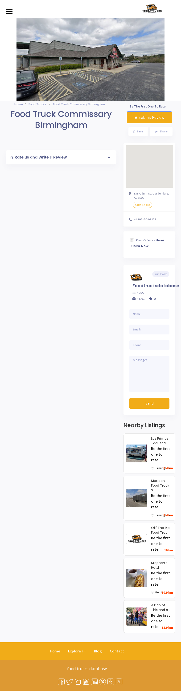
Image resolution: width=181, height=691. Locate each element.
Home (18, 104)
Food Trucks (37, 104)
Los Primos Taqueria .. (159, 440)
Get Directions (142, 205)
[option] (90, 59)
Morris (159, 592)
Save (140, 131)
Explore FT (77, 651)
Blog (98, 651)
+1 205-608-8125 (145, 219)
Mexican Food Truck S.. (160, 485)
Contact (117, 651)
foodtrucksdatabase (155, 286)
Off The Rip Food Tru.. (160, 530)
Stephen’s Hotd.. (159, 565)
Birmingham (163, 468)
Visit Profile (161, 274)
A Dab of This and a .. (160, 607)
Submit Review (151, 117)
